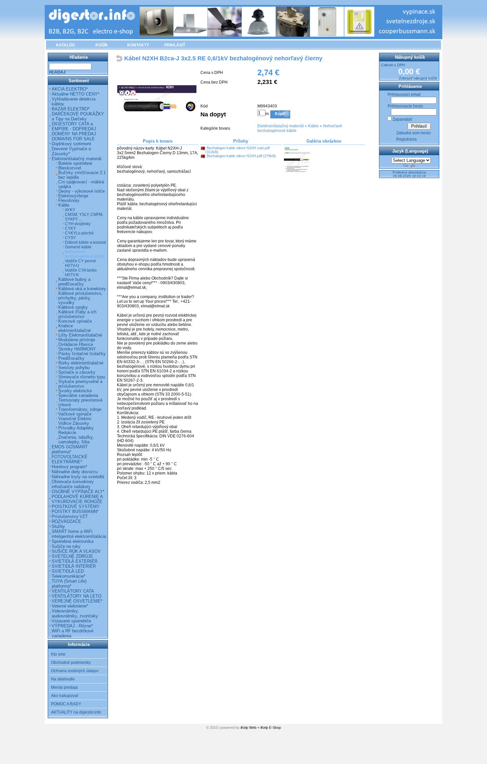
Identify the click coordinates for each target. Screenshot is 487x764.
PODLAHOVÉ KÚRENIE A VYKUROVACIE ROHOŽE (77, 499)
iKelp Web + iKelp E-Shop (261, 728)
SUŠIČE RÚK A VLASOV (76, 551)
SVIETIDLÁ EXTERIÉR (74, 561)
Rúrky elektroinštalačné (80, 363)
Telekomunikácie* (68, 576)
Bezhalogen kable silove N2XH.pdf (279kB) (241, 156)
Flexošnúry (69, 200)
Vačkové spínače (74, 414)
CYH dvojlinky (77, 224)
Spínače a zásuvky (76, 372)
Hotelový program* (69, 466)
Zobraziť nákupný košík (418, 78)
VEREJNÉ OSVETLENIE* (77, 601)
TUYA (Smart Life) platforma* (69, 584)
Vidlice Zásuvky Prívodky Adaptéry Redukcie (76, 428)
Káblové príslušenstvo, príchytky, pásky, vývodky (80, 298)
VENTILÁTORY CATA (73, 591)
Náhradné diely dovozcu (75, 471)
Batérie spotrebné (75, 163)
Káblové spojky (73, 307)
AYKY (70, 210)
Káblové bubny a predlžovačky (74, 281)
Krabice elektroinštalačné (74, 328)
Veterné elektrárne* (70, 606)
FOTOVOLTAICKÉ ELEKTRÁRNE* (69, 459)
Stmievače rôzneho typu (81, 377)
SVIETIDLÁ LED (68, 571)
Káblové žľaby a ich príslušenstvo (77, 314)
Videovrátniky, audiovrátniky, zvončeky (75, 613)
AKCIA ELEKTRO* (70, 89)
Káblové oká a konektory (82, 288)
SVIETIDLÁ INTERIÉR (74, 566)
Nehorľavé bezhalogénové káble (85, 254)
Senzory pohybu (73, 367)
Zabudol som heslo (413, 133)
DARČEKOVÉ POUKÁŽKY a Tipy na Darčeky (78, 116)
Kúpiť (280, 113)
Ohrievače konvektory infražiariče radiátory (73, 484)
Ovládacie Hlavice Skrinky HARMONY (77, 346)
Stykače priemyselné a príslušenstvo (80, 384)
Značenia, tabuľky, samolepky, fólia (76, 439)
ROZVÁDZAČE (66, 521)
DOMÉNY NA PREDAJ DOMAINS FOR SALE (74, 136)
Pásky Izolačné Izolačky (82, 353)
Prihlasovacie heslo (405, 106)
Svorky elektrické (75, 391)
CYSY (70, 237)
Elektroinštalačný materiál (280, 126)
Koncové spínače (75, 321)
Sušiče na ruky (66, 546)
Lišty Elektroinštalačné (80, 335)
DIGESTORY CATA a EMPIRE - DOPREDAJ (74, 126)
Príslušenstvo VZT (70, 516)
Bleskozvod (69, 168)
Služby (58, 526)
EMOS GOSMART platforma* (70, 449)
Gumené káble (78, 247)
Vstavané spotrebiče (71, 620)
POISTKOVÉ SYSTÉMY (76, 506)
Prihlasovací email (404, 94)
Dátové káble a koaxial (85, 242)
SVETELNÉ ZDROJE (72, 556)
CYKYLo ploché (79, 233)
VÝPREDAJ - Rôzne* (72, 625)
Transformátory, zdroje (79, 409)
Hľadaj (57, 72)
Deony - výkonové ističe (81, 191)
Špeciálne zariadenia (78, 395)
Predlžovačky (71, 358)
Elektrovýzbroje (73, 196)
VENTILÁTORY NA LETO (76, 596)
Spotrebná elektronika (72, 541)
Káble (313, 126)
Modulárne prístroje (76, 340)
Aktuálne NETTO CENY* (75, 94)
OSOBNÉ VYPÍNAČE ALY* (78, 491)
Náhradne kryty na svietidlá (78, 476)
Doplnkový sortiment (71, 143)
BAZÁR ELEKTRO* (70, 108)
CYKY (70, 228)
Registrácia (406, 139)
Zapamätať (402, 119)
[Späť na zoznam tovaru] (120, 59)
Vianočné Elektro (74, 418)
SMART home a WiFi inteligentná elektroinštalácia (79, 534)
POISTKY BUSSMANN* (75, 511)
